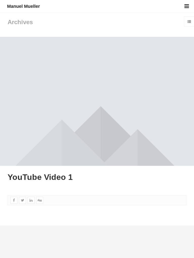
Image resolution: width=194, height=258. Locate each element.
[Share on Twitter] (22, 200)
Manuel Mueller (23, 6)
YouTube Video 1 (40, 177)
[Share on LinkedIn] (31, 200)
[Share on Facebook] (13, 200)
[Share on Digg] (39, 200)
